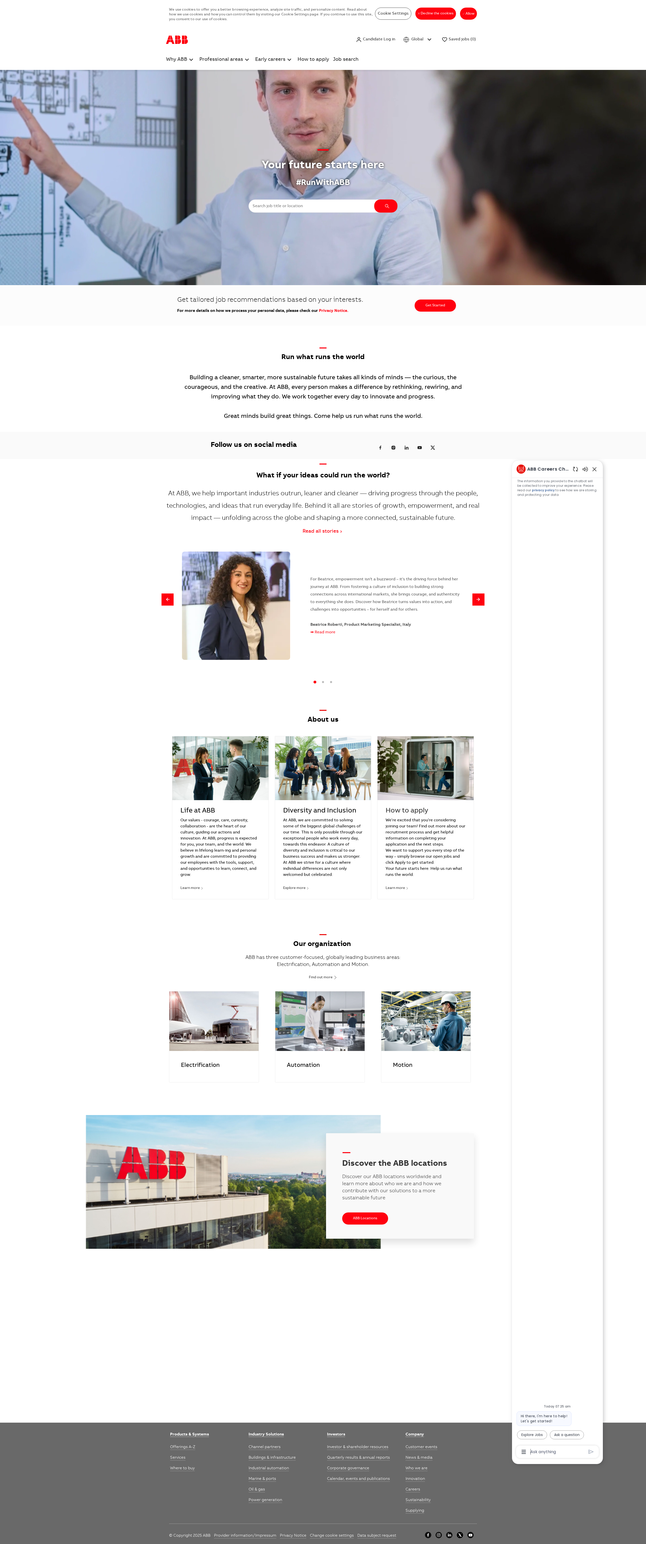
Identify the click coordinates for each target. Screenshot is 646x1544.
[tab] (314, 682)
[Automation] (320, 1036)
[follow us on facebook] (380, 447)
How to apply (313, 59)
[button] (375, 40)
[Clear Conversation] (575, 469)
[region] (557, 960)
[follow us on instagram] (393, 447)
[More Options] (524, 1452)
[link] (189, 1434)
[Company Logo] (177, 40)
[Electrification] (214, 1036)
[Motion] (426, 1036)
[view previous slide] (168, 599)
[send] (591, 1452)
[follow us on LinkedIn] (406, 447)
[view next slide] (478, 599)
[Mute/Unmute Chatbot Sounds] (585, 469)
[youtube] (470, 1535)
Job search (346, 59)
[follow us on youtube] (419, 447)
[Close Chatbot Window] (594, 469)
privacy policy (543, 490)
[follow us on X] (432, 447)
